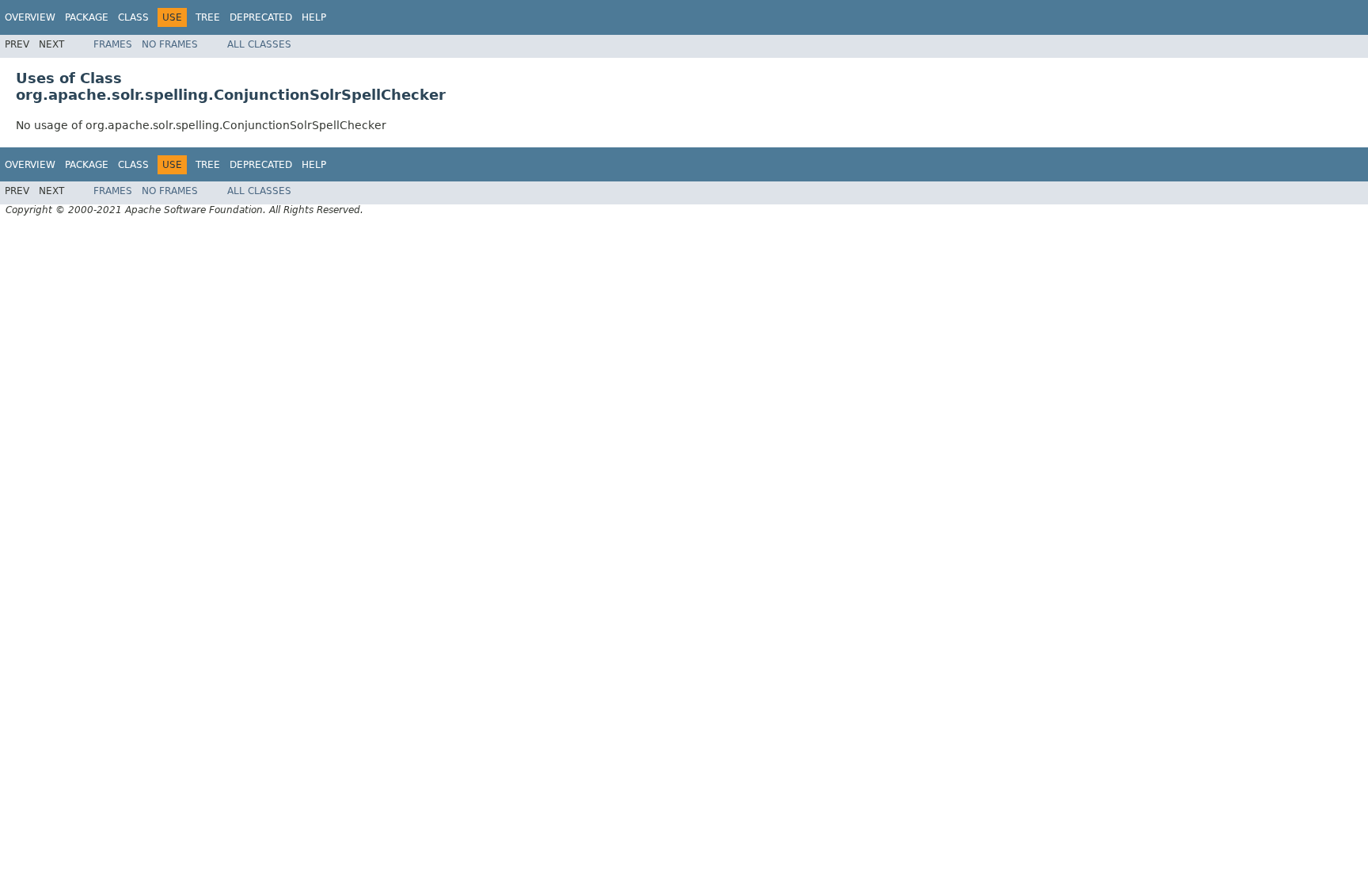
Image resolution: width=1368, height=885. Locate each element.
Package (86, 17)
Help (314, 17)
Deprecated (261, 17)
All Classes (259, 44)
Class (133, 17)
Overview (30, 17)
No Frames (170, 44)
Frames (112, 44)
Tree (208, 17)
